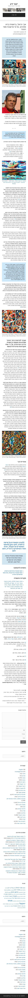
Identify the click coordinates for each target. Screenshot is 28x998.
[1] (9, 137)
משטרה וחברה (21, 804)
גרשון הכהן (22, 782)
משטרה (14, 896)
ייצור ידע (14, 4)
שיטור (11, 906)
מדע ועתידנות (22, 790)
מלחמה (21, 896)
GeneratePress (7, 995)
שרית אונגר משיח (21, 823)
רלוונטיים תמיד (17, 690)
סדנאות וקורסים (21, 808)
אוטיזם (23, 775)
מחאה (24, 896)
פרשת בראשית (22, 694)
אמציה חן (11, 890)
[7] (18, 367)
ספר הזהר (11, 692)
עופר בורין (14, 898)
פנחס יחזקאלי (22, 815)
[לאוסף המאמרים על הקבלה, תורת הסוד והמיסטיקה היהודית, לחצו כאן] (14, 547)
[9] (5, 469)
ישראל (15, 894)
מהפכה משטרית (7, 894)
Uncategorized (19, 771)
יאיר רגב (18, 894)
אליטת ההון (23, 890)
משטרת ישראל (8, 896)
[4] (19, 199)
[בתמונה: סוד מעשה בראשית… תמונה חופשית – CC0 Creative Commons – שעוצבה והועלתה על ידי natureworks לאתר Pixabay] (14, 182)
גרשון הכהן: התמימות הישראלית (17, 855)
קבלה (18, 618)
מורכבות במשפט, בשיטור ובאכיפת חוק (16, 798)
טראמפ (21, 894)
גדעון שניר (20, 892)
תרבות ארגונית (19, 907)
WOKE (23, 887)
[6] (21, 307)
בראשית (17, 692)
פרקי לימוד (22, 817)
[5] (15, 219)
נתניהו (18, 898)
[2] (19, 148)
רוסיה (4, 904)
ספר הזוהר (6, 692)
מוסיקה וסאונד (21, 792)
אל (24, 621)
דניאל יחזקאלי (21, 786)
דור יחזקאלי (22, 784)
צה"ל (14, 904)
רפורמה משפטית (17, 906)
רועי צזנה (23, 906)
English (21, 769)
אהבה (23, 773)
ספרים (23, 811)
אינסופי (19, 621)
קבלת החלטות (11, 904)
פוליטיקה (23, 813)
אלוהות (23, 619)
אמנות (23, 780)
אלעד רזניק (17, 890)
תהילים (24, 907)
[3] (10, 151)
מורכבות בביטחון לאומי (19, 794)
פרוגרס (17, 904)
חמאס (9, 892)
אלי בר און (10, 888)
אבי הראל (22, 692)
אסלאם (8, 890)
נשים (24, 806)
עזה (8, 898)
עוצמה (10, 898)
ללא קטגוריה (22, 788)
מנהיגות (18, 896)
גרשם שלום (20, 637)
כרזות (13, 894)
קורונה (23, 819)
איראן (14, 888)
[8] (10, 407)
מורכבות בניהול (21, 802)
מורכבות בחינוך (21, 796)
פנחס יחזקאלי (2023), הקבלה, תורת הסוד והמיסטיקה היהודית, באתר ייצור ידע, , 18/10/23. (13, 586)
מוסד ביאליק (11, 639)
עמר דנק (5, 898)
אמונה (22, 690)
